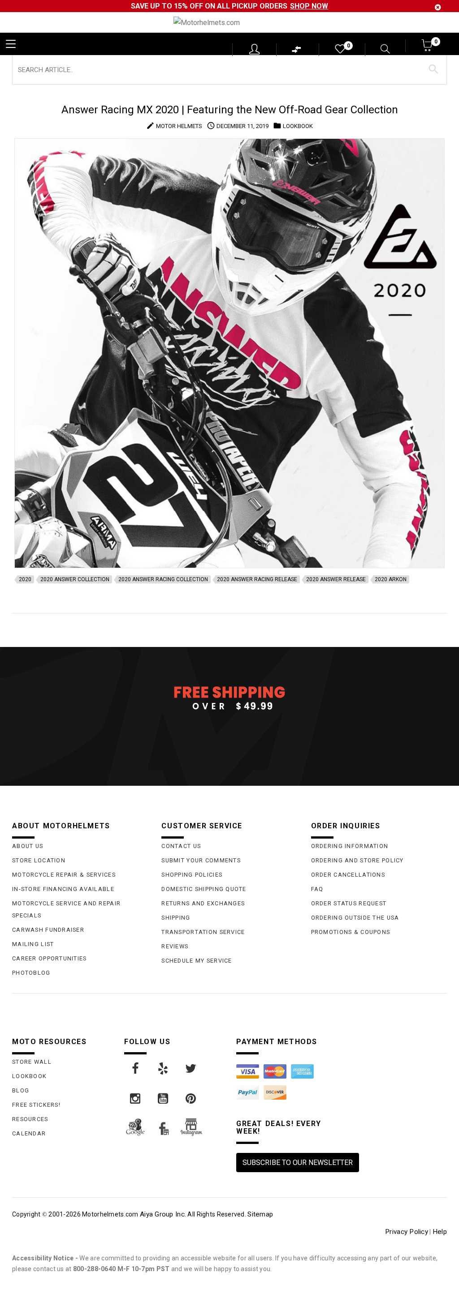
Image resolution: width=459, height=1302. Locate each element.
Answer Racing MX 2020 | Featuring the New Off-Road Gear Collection (229, 109)
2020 (25, 579)
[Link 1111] (191, 1098)
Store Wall (32, 1061)
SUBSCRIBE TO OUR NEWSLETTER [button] (297, 1162)
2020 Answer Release (336, 579)
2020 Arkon (391, 579)
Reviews (174, 946)
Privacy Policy (406, 1232)
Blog (20, 1090)
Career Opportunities (49, 958)
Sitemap (260, 1214)
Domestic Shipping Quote (203, 889)
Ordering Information (350, 846)
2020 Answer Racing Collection (163, 579)
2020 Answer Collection (74, 579)
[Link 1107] (163, 1068)
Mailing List (33, 944)
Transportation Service (203, 932)
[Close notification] (438, 7)
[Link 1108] (191, 1068)
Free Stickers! (36, 1104)
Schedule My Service (196, 960)
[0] (339, 51)
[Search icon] (379, 50)
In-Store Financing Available (63, 889)
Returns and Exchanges (203, 903)
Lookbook (29, 1076)
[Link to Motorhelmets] (229, 23)
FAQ (317, 889)
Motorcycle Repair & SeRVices (64, 874)
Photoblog (31, 972)
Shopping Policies (191, 874)
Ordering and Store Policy (357, 860)
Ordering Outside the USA (355, 917)
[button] (427, 48)
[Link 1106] (135, 1068)
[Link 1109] (135, 1098)
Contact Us (181, 846)
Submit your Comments (201, 860)
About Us (27, 846)
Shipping (175, 917)
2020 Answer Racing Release (257, 579)
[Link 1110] (163, 1098)
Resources (30, 1119)
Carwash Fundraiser (48, 929)
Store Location (38, 860)
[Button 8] (433, 69)
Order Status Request (349, 903)
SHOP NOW (309, 6)
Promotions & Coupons (350, 932)
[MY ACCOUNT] (254, 49)
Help (440, 1232)
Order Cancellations (348, 874)
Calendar (29, 1133)
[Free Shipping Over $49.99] (229, 697)
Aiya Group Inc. (163, 1214)
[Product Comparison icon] (296, 51)
